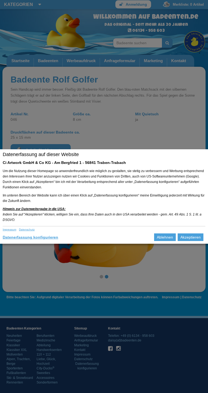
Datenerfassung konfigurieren (30, 237)
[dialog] (104, 196)
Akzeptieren (190, 237)
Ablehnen (165, 237)
